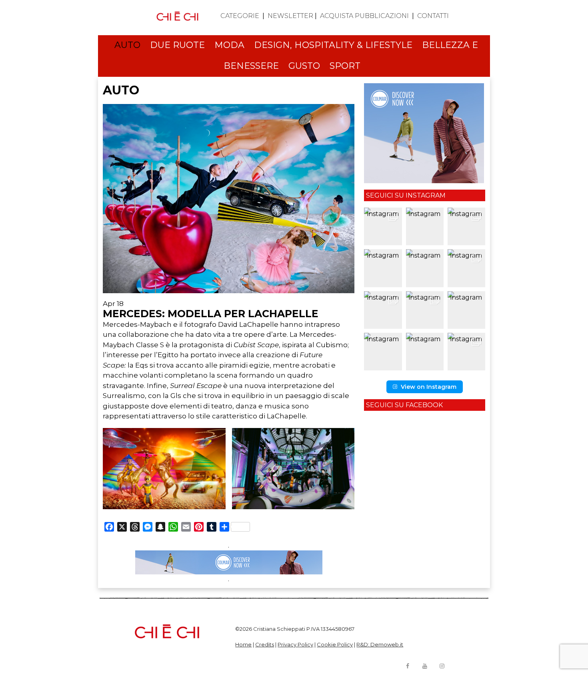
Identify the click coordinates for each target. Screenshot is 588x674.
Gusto (304, 65)
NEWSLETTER (290, 16)
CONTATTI (433, 16)
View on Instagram (428, 386)
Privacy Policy (295, 644)
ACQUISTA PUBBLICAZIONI (364, 16)
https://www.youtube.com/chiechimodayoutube (424, 666)
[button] (383, 226)
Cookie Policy (335, 644)
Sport (345, 65)
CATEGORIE (239, 16)
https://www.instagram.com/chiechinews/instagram (442, 666)
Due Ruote (177, 45)
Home (243, 644)
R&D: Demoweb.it (379, 644)
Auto (127, 45)
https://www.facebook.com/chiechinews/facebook (407, 666)
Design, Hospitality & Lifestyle (333, 45)
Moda (229, 45)
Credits (264, 644)
